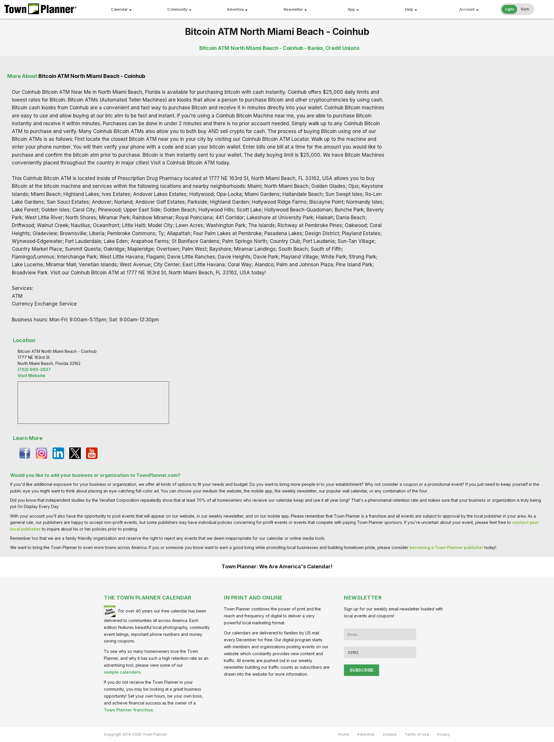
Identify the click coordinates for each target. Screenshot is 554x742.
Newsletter (293, 9)
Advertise (235, 9)
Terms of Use (417, 734)
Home (343, 734)
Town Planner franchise (128, 709)
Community (177, 9)
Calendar (119, 9)
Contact (389, 734)
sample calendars (122, 672)
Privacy (443, 734)
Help (409, 9)
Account (467, 9)
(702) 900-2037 (34, 369)
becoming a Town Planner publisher (446, 547)
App (351, 9)
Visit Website (31, 375)
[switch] (517, 9)
